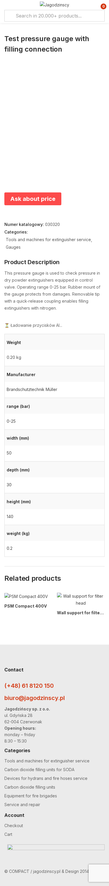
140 (10, 516)
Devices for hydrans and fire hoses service (45, 778)
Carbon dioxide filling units (29, 787)
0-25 (11, 421)
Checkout (13, 825)
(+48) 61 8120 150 (29, 685)
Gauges (13, 247)
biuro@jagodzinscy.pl (34, 697)
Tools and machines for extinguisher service (48, 239)
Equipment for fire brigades (30, 795)
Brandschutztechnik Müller (32, 389)
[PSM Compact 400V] (26, 596)
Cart (8, 834)
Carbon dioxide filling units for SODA (39, 769)
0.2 (9, 548)
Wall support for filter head (81, 612)
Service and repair (22, 804)
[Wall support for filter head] (81, 600)
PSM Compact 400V (25, 605)
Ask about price (33, 198)
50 (9, 452)
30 (9, 484)
